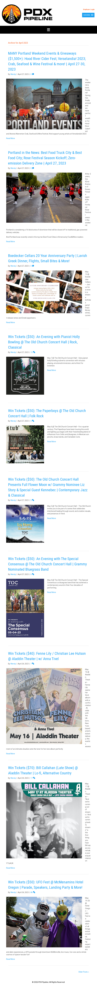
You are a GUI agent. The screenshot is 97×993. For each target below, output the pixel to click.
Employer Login (88, 9)
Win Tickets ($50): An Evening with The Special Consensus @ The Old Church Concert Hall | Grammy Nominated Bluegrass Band (47, 564)
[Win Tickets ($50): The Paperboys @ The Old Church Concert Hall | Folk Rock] (25, 444)
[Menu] (48, 29)
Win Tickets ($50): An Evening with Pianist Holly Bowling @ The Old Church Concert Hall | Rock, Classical (44, 342)
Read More (10, 138)
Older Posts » (83, 972)
